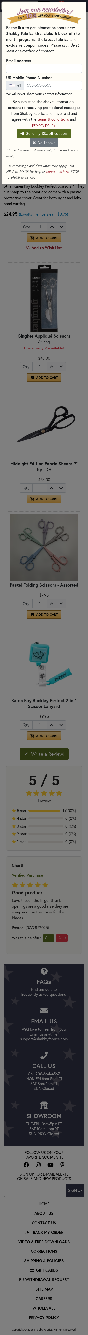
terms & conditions (53, 119)
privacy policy (43, 125)
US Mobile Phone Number (30, 77)
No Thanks (46, 142)
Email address (18, 60)
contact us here (57, 171)
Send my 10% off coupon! (46, 133)
